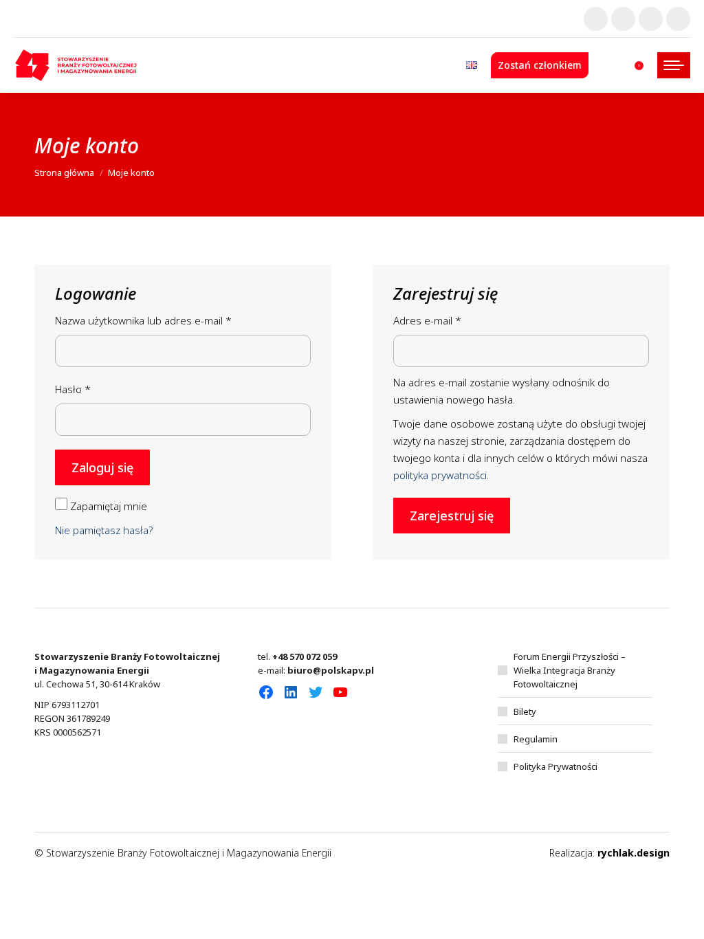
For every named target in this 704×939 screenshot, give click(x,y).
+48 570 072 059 (304, 656)
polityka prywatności (440, 475)
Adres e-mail (453, 320)
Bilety (525, 711)
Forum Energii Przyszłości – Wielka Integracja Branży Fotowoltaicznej (570, 670)
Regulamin (536, 739)
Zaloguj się (102, 467)
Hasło (99, 389)
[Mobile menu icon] (673, 65)
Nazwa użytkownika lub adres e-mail (169, 320)
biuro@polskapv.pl (330, 670)
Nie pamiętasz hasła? (104, 530)
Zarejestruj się (452, 515)
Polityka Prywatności (555, 766)
